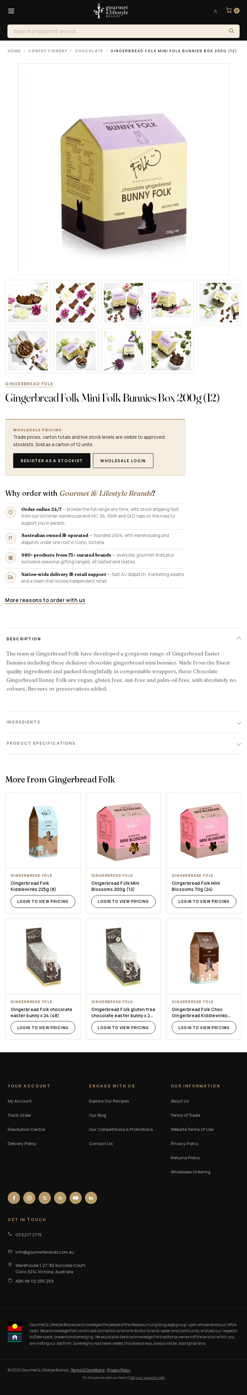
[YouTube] (75, 1198)
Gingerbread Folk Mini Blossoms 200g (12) (115, 886)
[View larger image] (27, 302)
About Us (180, 1101)
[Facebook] (14, 1198)
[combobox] (115, 31)
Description (23, 639)
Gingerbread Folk (29, 384)
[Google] (60, 1198)
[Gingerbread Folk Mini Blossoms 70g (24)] (204, 830)
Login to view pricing (43, 901)
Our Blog (97, 1115)
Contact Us (101, 1143)
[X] (45, 1198)
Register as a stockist (52, 460)
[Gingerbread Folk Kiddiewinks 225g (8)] (42, 830)
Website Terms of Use (192, 1129)
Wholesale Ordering (190, 1172)
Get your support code (147, 1377)
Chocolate (89, 50)
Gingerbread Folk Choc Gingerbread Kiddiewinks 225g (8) (200, 1013)
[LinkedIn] (91, 1198)
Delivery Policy (22, 1143)
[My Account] (213, 11)
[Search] (231, 31)
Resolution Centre (26, 1129)
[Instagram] (29, 1198)
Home (14, 50)
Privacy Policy (184, 1143)
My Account (20, 1101)
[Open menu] (11, 11)
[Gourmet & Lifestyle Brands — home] (111, 11)
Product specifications (41, 743)
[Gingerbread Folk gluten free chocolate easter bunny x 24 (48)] (123, 956)
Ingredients (23, 722)
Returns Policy (185, 1158)
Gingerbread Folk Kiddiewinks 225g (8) (33, 886)
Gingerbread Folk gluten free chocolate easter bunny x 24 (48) (123, 1013)
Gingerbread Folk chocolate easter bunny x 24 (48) (41, 1012)
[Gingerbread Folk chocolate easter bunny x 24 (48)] (42, 956)
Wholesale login (123, 460)
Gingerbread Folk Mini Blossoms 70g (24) (196, 886)
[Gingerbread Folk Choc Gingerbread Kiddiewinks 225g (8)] (204, 956)
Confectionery (48, 50)
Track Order (19, 1115)
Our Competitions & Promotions (121, 1129)
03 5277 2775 (28, 1234)
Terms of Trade (185, 1115)
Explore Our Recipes (109, 1101)
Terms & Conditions (88, 1370)
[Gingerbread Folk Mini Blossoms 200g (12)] (123, 830)
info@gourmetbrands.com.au (44, 1252)
